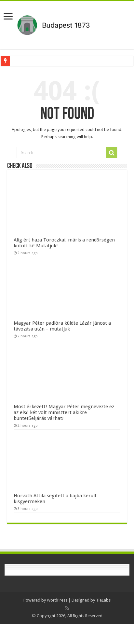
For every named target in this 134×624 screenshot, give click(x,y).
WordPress (57, 600)
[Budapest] (67, 24)
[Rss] (67, 608)
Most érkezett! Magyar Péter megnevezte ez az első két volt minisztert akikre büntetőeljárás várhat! (64, 412)
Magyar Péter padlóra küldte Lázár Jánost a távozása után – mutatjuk (62, 326)
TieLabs (103, 600)
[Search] (111, 152)
